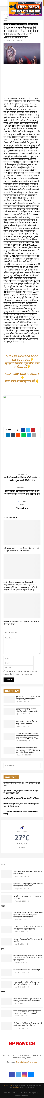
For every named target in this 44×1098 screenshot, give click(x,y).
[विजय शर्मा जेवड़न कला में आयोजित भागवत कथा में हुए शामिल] (6, 941)
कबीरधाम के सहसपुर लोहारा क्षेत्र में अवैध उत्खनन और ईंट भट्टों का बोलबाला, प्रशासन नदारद (21, 549)
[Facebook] (12, 1074)
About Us (7, 1093)
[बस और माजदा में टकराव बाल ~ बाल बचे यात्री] (6, 972)
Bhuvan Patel (10, 40)
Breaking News (8, 24)
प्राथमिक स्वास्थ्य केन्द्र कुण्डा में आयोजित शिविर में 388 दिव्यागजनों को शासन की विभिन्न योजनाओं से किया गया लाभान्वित (27, 958)
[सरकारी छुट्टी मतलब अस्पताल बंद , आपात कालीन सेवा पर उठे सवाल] (6, 874)
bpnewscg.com (7, 1086)
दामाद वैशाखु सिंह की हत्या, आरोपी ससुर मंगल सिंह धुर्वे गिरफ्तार (22, 798)
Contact (15, 1093)
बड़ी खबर (25, 24)
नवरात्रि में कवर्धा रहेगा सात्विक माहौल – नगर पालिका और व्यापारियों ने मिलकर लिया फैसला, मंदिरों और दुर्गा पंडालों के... (28, 750)
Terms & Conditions (21, 1096)
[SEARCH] (38, 765)
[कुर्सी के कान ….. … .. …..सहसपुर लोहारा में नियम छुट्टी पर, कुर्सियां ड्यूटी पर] (9, 699)
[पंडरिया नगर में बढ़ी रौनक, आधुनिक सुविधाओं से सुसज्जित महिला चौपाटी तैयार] (9, 711)
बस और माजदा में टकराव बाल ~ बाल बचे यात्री (26, 970)
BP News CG (22, 1044)
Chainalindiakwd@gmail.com (26, 1062)
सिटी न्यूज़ (35, 24)
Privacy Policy (33, 1093)
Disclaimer (23, 1093)
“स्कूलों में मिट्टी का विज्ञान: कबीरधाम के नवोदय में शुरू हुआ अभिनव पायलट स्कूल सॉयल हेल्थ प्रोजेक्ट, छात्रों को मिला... (27, 736)
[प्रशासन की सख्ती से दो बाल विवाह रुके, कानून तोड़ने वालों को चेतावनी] (9, 724)
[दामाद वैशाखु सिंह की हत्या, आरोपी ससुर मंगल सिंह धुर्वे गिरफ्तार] (6, 898)
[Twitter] (18, 1074)
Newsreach (15, 1088)
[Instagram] (24, 1074)
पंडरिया (20, 24)
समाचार (29, 24)
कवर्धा (16, 24)
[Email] (31, 1074)
